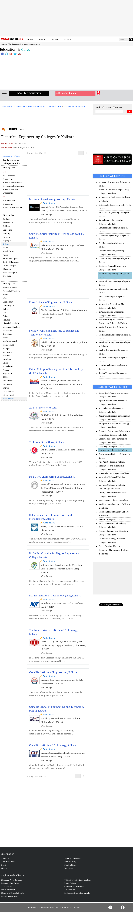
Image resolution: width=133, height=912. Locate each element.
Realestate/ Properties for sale (77, 893)
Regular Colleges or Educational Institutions (23, 106)
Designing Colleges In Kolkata (112, 446)
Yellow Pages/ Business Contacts (77, 880)
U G (4, 171)
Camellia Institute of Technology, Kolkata (52, 745)
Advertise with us (8, 861)
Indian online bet (8, 889)
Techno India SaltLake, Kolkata (46, 442)
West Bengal (8, 398)
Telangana (7, 384)
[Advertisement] (66, 18)
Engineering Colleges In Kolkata (113, 450)
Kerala (5, 337)
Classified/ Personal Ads (74, 886)
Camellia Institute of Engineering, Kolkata (53, 672)
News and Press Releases (11, 880)
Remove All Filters (11, 156)
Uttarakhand (8, 395)
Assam (5, 294)
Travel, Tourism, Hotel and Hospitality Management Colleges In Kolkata (114, 550)
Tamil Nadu (8, 380)
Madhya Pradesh (10, 341)
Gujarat (6, 316)
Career (54, 39)
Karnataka (7, 334)
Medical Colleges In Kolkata (111, 519)
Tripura (6, 387)
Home (30, 39)
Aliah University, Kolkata (43, 407)
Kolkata (6, 244)
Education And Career (10, 883)
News (42, 39)
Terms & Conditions (72, 858)
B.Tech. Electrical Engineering (10, 191)
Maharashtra (8, 344)
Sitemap (4, 868)
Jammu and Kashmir (11, 327)
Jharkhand (7, 330)
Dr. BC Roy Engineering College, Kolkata (52, 476)
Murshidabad (8, 251)
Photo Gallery (70, 883)
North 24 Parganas (11, 258)
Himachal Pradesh (11, 323)
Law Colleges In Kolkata (109, 488)
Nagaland (7, 359)
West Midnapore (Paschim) (10, 274)
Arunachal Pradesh (11, 291)
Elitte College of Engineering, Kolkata (50, 302)
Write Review (48, 203)
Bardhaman (8, 222)
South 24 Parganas (11, 262)
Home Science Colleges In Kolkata (114, 473)
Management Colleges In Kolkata (113, 500)
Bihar (5, 298)
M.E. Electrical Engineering (9, 202)
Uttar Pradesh (9, 391)
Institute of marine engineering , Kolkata (52, 199)
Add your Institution (66, 93)
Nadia (5, 255)
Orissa (5, 362)
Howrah (6, 237)
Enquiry (4, 865)
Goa (4, 312)
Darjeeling (7, 229)
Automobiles (69, 889)
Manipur (6, 348)
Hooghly (6, 233)
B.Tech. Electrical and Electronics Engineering (13, 184)
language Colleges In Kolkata (112, 485)
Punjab (6, 370)
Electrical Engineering (75, 106)
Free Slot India (70, 865)
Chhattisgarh (8, 305)
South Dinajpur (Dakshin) (9, 267)
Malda (5, 247)
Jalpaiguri (7, 240)
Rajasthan (7, 373)
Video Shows (6, 886)
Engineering (55, 106)
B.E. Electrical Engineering (9, 177)
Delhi (5, 309)
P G (4, 196)
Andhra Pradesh (10, 287)
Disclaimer (68, 868)
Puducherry (8, 366)
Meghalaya (7, 352)
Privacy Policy (70, 861)
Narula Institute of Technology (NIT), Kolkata (55, 595)
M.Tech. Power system (12, 207)
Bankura (6, 219)
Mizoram (7, 355)
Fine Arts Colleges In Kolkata (112, 461)
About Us (5, 858)
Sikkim (5, 377)
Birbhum (6, 226)
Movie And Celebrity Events (12, 893)
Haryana (6, 319)
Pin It (22, 129)
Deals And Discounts (9, 896)
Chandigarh (8, 301)
